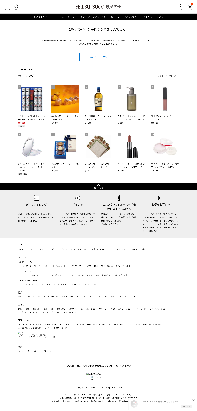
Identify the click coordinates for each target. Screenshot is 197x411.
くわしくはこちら (108, 224)
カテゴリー (23, 245)
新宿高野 (81, 275)
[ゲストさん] (181, 7)
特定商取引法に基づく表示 (102, 365)
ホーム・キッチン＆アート (129, 16)
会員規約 (68, 365)
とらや (96, 275)
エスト (96, 266)
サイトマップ (46, 351)
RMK (103, 266)
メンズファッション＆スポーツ (29, 312)
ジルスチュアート (77, 266)
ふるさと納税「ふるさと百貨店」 (30, 328)
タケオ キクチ (63, 284)
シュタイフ (87, 284)
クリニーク (120, 266)
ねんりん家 (106, 275)
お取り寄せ (61, 309)
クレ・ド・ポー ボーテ (42, 266)
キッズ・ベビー (108, 16)
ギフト (75, 16)
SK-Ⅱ (128, 266)
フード (143, 309)
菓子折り (36, 309)
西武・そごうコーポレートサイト (55, 324)
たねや (89, 275)
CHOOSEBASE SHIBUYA (151, 324)
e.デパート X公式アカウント (55, 328)
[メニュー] (7, 7)
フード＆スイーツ (62, 16)
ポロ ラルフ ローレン (31, 284)
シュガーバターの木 (120, 275)
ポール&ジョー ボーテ (61, 266)
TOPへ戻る (98, 188)
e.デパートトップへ (98, 56)
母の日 (64, 296)
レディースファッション (157, 309)
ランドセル (55, 296)
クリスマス (81, 296)
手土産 (44, 309)
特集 (20, 292)
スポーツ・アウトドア (100, 249)
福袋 (112, 296)
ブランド (22, 257)
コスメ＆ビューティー (42, 16)
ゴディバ (72, 275)
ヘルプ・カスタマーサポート (28, 351)
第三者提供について (124, 365)
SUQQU (110, 266)
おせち (105, 296)
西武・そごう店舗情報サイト (28, 324)
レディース (85, 16)
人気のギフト (73, 309)
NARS (89, 266)
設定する (186, 406)
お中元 (134, 249)
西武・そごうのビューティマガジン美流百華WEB (90, 324)
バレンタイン (121, 296)
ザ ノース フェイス (48, 284)
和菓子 (52, 309)
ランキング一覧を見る (167, 76)
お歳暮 (142, 249)
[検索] (16, 7)
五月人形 (45, 296)
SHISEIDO (27, 266)
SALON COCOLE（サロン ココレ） (125, 324)
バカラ (95, 284)
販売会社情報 (81, 365)
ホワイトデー (134, 296)
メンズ (96, 16)
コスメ (135, 309)
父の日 (72, 296)
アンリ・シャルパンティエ (33, 275)
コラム (21, 304)
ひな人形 (36, 296)
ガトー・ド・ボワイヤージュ (55, 275)
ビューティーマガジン (154, 16)
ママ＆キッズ (75, 284)
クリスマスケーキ (94, 296)
